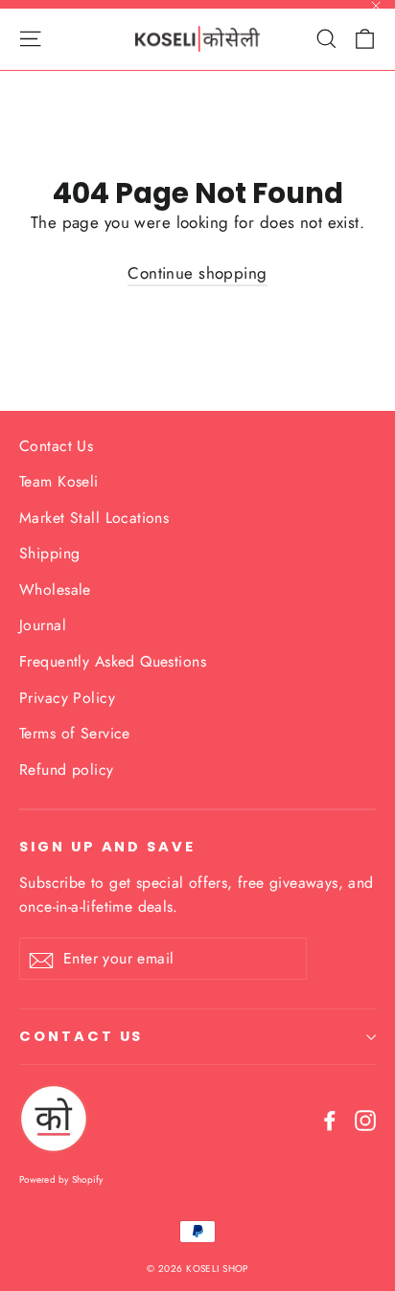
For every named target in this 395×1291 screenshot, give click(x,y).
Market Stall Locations (94, 518)
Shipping (49, 553)
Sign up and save (107, 846)
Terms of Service (74, 733)
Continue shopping (197, 272)
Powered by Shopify (61, 1179)
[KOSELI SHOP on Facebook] (329, 1119)
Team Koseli (59, 481)
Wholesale (55, 589)
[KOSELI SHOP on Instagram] (365, 1119)
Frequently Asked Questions (112, 661)
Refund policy (66, 770)
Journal (42, 625)
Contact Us (56, 446)
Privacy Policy (67, 698)
